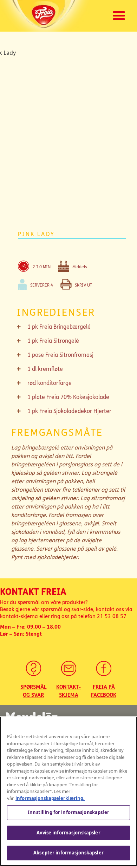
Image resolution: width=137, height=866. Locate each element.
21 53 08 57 (111, 616)
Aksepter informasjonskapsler (68, 852)
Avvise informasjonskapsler (68, 832)
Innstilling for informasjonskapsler (68, 812)
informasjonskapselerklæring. (50, 798)
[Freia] (46, 16)
